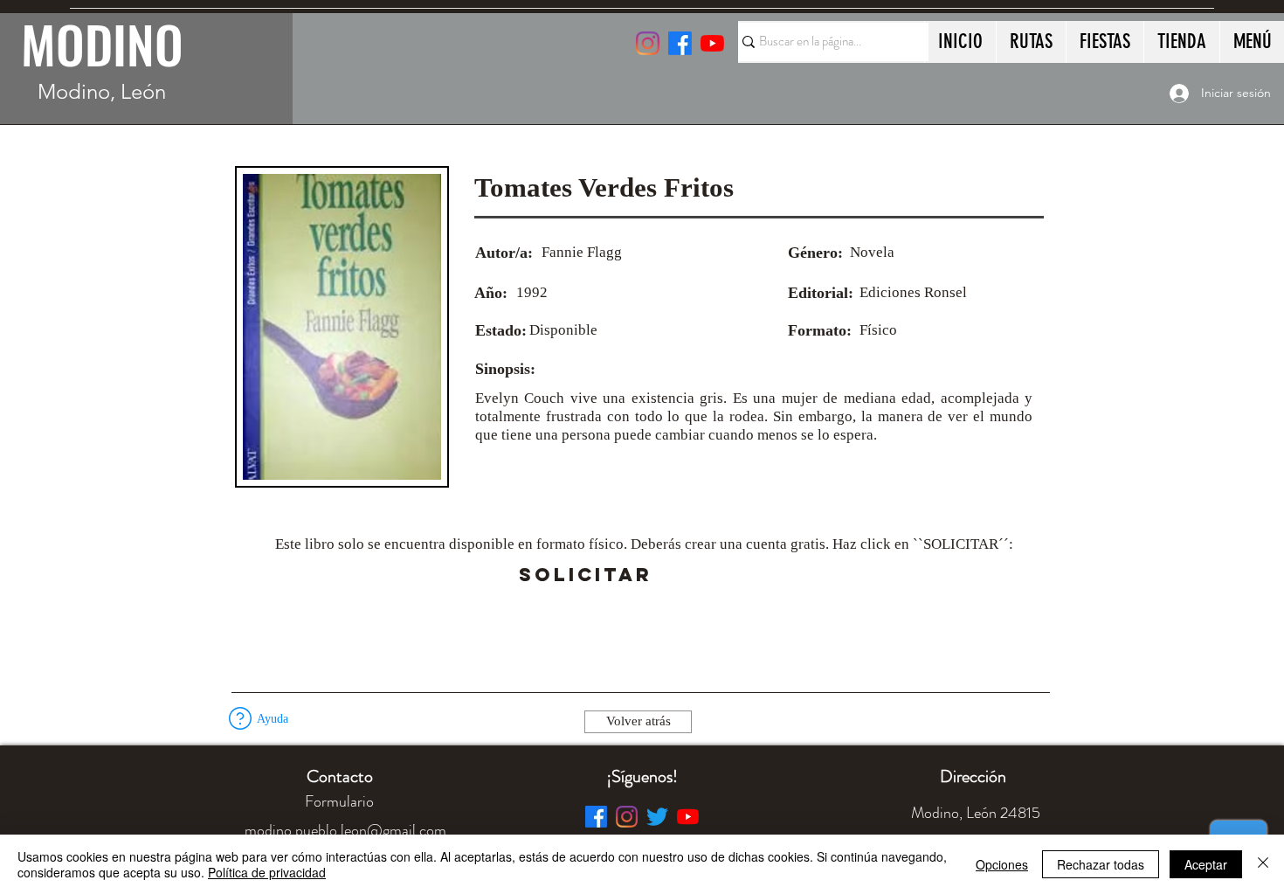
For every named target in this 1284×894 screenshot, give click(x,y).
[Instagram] (647, 43)
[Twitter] (657, 817)
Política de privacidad (267, 872)
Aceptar (1205, 864)
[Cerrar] (1263, 864)
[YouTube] (712, 43)
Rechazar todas (1100, 864)
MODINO (102, 43)
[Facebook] (596, 817)
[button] (701, 575)
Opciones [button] (1002, 864)
